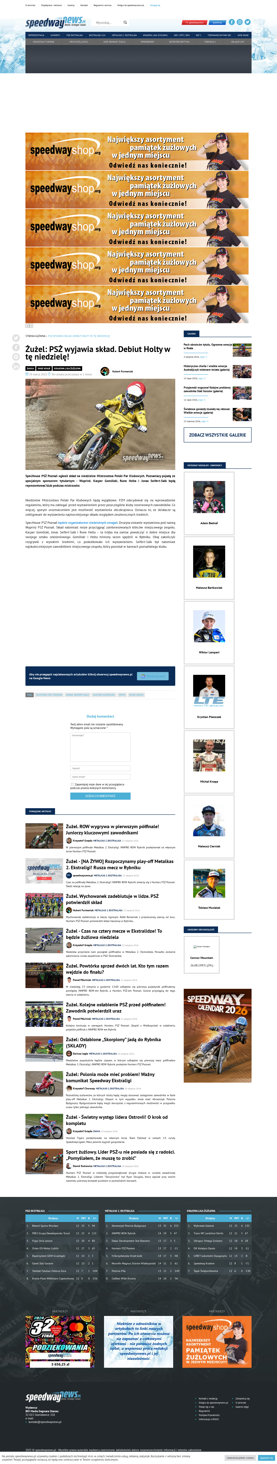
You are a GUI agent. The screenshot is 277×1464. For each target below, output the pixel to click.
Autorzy (71, 5)
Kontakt (84, 5)
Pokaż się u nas (206, 1406)
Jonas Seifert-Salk (77, 694)
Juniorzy (55, 35)
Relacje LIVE (237, 41)
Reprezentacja (36, 35)
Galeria (191, 333)
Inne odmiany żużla (114, 41)
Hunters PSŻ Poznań (49, 694)
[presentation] (27, 326)
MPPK (122, 694)
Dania (30, 368)
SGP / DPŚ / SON (182, 35)
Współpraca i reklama (51, 5)
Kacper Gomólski (104, 694)
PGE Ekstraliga (75, 35)
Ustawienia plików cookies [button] (240, 1457)
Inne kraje (243, 35)
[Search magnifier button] (125, 22)
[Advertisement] (138, 104)
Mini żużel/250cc (79, 41)
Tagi (29, 694)
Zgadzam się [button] (266, 1457)
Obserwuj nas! (155, 676)
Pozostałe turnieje (43, 41)
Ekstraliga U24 (97, 35)
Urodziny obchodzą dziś (200, 929)
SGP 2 (198, 35)
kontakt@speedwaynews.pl (45, 1422)
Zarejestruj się (242, 1398)
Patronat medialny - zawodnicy (204, 465)
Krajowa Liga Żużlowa (155, 35)
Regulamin (204, 1411)
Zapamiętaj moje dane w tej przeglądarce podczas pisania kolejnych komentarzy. (97, 786)
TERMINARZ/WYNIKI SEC (219, 35)
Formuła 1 (210, 41)
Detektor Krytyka (179, 41)
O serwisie (30, 5)
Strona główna (35, 336)
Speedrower (147, 41)
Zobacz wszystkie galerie (217, 435)
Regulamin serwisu (103, 5)
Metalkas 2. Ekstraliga (124, 35)
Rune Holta (136, 694)
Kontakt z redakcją (207, 1398)
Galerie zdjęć (242, 1406)
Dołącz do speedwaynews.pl (130, 5)
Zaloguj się (155, 5)
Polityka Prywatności (209, 1415)
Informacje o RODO (208, 1419)
